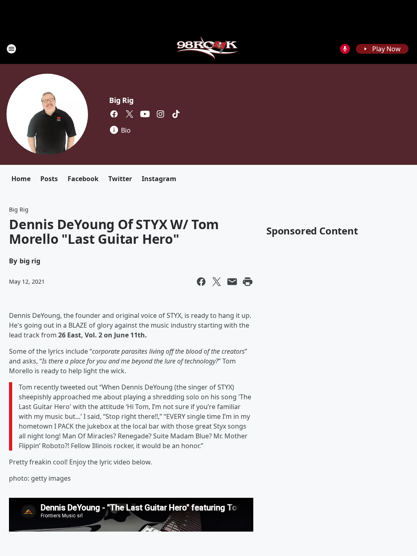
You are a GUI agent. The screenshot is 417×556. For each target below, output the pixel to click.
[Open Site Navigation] (11, 49)
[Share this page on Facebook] (201, 281)
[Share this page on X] (216, 281)
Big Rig (121, 100)
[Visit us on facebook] (114, 114)
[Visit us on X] (129, 114)
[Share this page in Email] (232, 281)
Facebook (83, 178)
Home (21, 178)
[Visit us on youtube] (145, 114)
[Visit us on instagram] (160, 114)
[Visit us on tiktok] (176, 114)
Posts (49, 178)
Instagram (159, 178)
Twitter (120, 178)
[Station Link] (208, 48)
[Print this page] (247, 281)
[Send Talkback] (345, 49)
